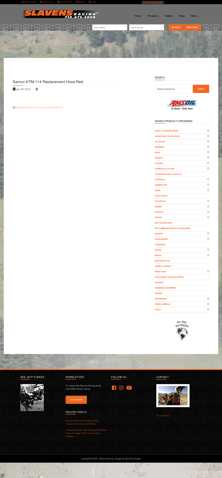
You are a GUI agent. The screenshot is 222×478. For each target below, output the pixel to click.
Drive (157, 190)
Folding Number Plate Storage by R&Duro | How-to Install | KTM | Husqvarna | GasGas (86, 433)
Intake (158, 250)
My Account (66, 2)
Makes (158, 255)
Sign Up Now (76, 399)
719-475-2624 (30, 2)
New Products (162, 260)
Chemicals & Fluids (164, 168)
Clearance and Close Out (168, 174)
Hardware (160, 244)
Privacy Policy (163, 415)
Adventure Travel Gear (167, 136)
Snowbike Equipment (165, 287)
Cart (93, 2)
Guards (159, 233)
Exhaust (159, 212)
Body (157, 152)
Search (177, 27)
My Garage (193, 27)
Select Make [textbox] (99, 27)
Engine (158, 206)
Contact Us (48, 2)
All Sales (160, 141)
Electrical (160, 201)
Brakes (159, 157)
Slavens (159, 282)
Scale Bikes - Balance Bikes (169, 277)
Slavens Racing (59, 14)
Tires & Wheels (162, 304)
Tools (158, 309)
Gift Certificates (163, 222)
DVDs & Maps (161, 195)
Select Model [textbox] (136, 27)
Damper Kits (161, 185)
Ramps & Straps (163, 266)
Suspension (161, 298)
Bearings (159, 147)
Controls (160, 179)
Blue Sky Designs (133, 458)
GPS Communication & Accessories (172, 228)
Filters (158, 217)
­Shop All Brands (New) (166, 130)
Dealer (81, 2)
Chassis (159, 163)
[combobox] (109, 27)
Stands (158, 293)
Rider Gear (160, 271)
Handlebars (161, 239)
